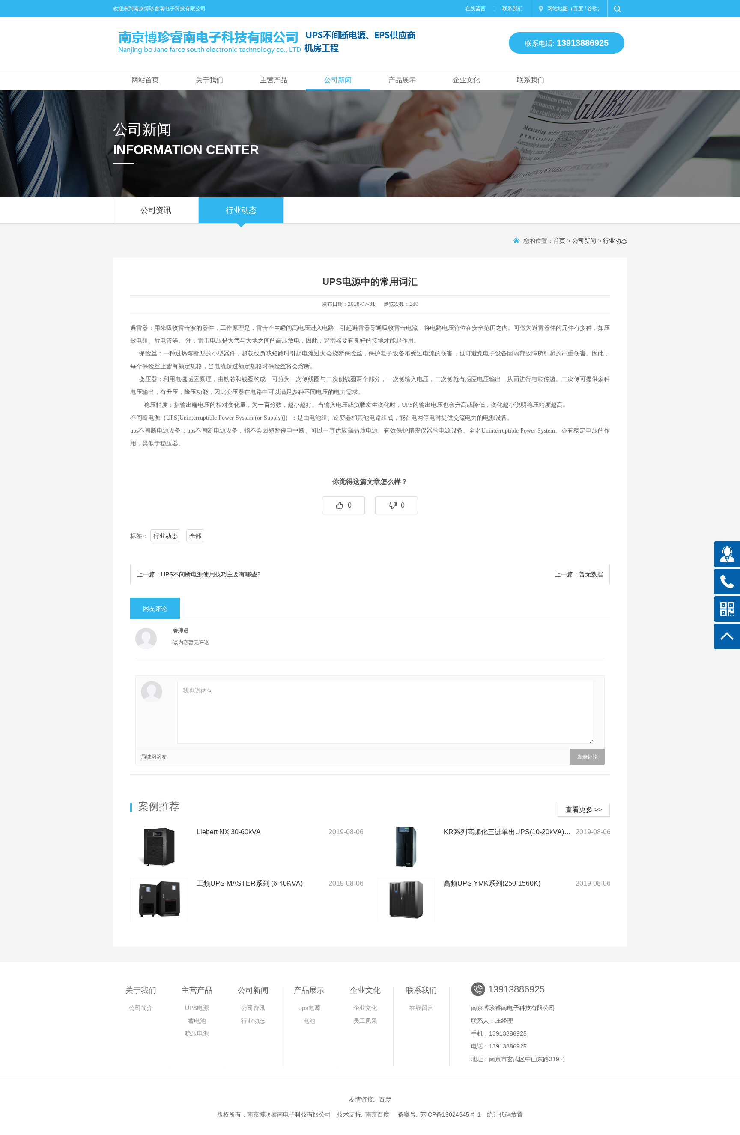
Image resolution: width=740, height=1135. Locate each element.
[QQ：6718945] (727, 554)
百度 (578, 9)
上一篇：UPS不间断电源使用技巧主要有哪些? (198, 574)
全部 (195, 535)
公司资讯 (155, 210)
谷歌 (592, 9)
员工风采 (365, 1020)
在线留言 (475, 9)
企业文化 (466, 80)
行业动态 (241, 210)
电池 (309, 1020)
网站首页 (145, 80)
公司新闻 (338, 80)
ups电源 (309, 1007)
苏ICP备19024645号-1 (450, 1114)
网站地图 (557, 9)
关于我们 (209, 80)
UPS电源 (197, 1007)
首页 (559, 240)
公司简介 (141, 1007)
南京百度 (377, 1114)
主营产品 (273, 80)
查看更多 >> (583, 809)
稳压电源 (197, 1033)
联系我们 (512, 9)
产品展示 (402, 80)
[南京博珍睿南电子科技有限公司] (260, 39)
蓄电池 (197, 1020)
